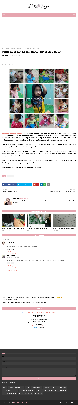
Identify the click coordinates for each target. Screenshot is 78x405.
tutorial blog (38, 393)
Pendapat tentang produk (27, 390)
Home (3, 48)
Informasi (46, 387)
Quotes (44, 390)
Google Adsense (36, 387)
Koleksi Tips (6, 390)
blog (56, 390)
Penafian (73, 402)
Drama (27, 387)
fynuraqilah (11, 256)
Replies (10, 252)
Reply (8, 249)
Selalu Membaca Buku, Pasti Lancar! (13, 228)
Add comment (12, 270)
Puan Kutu (10, 242)
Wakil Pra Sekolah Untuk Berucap (63, 228)
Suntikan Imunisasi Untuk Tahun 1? (38, 228)
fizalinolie (5, 55)
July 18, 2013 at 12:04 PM (13, 257)
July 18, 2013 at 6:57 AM (13, 244)
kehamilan (63, 390)
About (67, 402)
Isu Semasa (54, 387)
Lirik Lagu (15, 390)
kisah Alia (9, 48)
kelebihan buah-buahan (9, 393)
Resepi (51, 390)
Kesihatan (63, 387)
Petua (38, 390)
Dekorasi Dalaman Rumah (16, 387)
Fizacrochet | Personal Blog (21, 402)
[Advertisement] (39, 31)
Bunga (4, 387)
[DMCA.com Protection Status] (39, 328)
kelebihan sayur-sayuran (26, 393)
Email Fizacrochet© (39, 325)
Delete (12, 249)
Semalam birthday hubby (12, 133)
